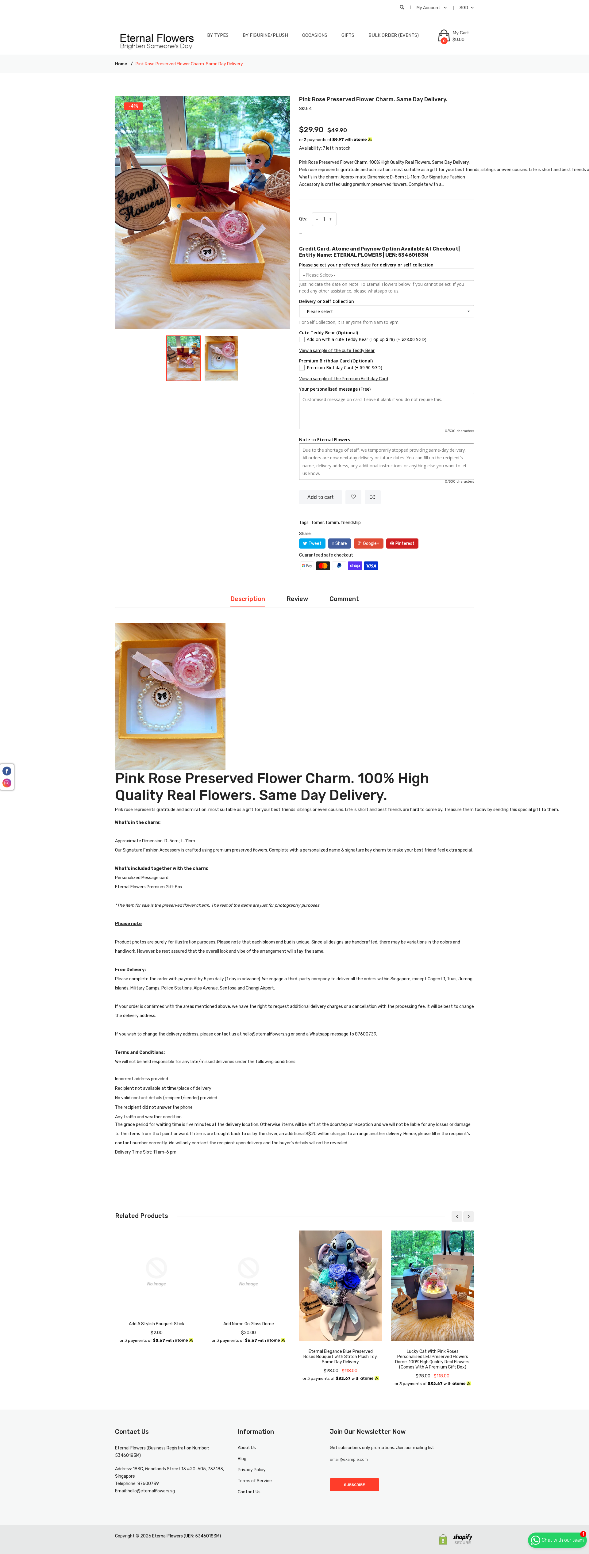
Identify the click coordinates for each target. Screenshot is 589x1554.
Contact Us (249, 1492)
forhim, (332, 522)
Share (341, 543)
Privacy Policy (252, 1469)
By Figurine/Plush (265, 35)
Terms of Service (255, 1480)
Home (121, 64)
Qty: (303, 219)
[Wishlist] (353, 497)
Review (297, 599)
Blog (242, 1458)
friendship (351, 522)
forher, (318, 522)
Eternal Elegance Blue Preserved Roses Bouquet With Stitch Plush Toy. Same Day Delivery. (340, 1357)
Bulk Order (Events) (393, 35)
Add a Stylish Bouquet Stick (156, 1323)
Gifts (347, 35)
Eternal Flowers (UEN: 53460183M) (186, 1536)
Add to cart (320, 497)
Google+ (371, 543)
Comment (344, 599)
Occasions (314, 35)
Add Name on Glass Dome (248, 1323)
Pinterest (404, 543)
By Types (218, 35)
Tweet (315, 543)
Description (247, 599)
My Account (429, 7)
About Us (247, 1447)
